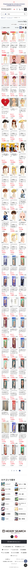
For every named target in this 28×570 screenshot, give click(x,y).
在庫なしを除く (6, 27)
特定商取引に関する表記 (7, 561)
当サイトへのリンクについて (20, 561)
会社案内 (7, 559)
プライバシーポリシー (20, 559)
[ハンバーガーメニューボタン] (25, 9)
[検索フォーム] (22, 9)
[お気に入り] (17, 9)
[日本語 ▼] (14, 9)
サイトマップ (14, 563)
